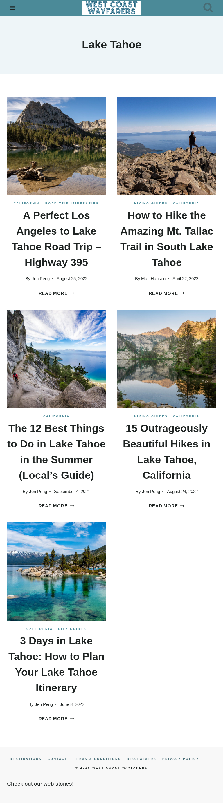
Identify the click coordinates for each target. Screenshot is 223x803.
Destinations (26, 758)
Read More (56, 293)
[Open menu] (12, 7)
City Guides (72, 628)
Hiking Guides (151, 203)
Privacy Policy (180, 758)
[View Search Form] (208, 8)
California (27, 203)
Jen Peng (41, 278)
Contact (57, 758)
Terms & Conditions (97, 758)
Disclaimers (142, 758)
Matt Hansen (153, 278)
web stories (58, 784)
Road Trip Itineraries (72, 203)
